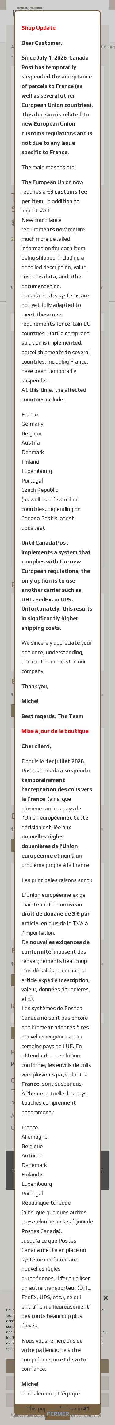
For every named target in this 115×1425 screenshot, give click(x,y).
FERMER (58, 1413)
